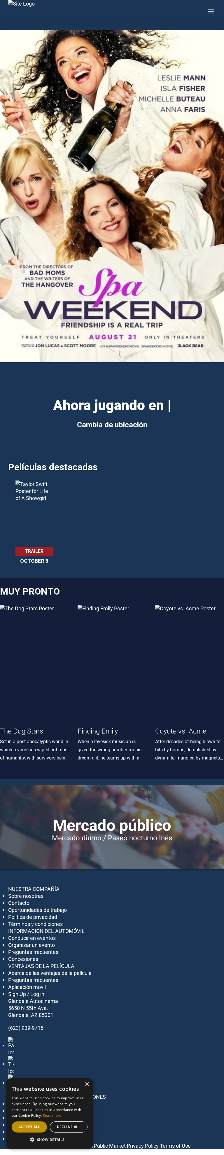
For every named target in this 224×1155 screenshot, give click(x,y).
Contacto (18, 902)
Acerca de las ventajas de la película (50, 972)
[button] (50, 1139)
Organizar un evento (31, 944)
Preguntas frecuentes (33, 951)
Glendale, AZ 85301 (30, 1014)
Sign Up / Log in (26, 993)
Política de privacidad (32, 916)
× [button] (87, 1084)
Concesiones (23, 958)
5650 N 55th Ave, (28, 1007)
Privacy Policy (143, 1145)
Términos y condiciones (35, 923)
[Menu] (211, 11)
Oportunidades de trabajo (37, 909)
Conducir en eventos (32, 937)
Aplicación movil (27, 986)
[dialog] (49, 1113)
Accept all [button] (29, 1126)
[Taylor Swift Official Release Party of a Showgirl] (34, 513)
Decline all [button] (68, 1126)
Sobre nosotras (25, 895)
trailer (34, 551)
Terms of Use (175, 1145)
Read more (52, 1115)
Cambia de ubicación (112, 425)
